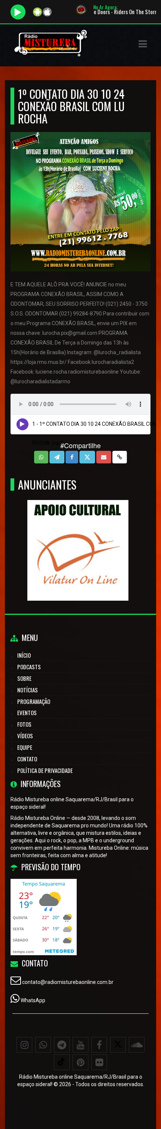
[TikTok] (62, 1062)
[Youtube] (80, 1045)
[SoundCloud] (137, 1045)
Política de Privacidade (45, 770)
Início (24, 655)
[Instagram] (24, 1045)
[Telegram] (62, 1045)
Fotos (24, 724)
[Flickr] (99, 1062)
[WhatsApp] (43, 1045)
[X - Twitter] (118, 1045)
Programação (33, 701)
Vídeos (25, 736)
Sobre (24, 678)
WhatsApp (33, 1000)
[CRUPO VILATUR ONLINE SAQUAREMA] (78, 537)
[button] (143, 44)
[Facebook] (99, 1045)
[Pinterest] (80, 1062)
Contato (27, 759)
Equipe (24, 747)
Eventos (27, 712)
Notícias (27, 690)
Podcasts (29, 667)
